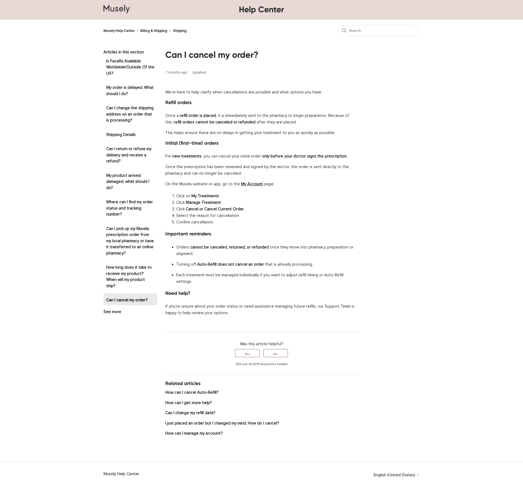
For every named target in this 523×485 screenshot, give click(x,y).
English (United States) (395, 473)
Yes (247, 353)
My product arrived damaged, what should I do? (127, 180)
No (275, 353)
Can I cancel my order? (126, 299)
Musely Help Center (119, 30)
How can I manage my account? (194, 432)
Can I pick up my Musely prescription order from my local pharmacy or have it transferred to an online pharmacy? (130, 240)
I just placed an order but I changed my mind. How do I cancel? (222, 422)
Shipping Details (121, 133)
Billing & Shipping (153, 30)
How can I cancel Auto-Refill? (191, 391)
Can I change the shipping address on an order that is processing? (130, 113)
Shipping (180, 30)
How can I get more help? (188, 401)
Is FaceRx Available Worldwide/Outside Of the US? (130, 66)
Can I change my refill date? (190, 411)
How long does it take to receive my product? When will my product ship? (129, 275)
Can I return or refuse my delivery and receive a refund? (128, 154)
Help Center (261, 9)
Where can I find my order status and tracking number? (129, 207)
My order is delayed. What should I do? (130, 89)
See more (112, 310)
